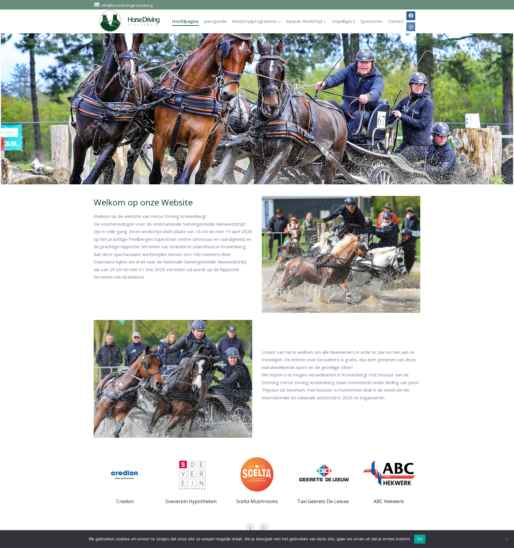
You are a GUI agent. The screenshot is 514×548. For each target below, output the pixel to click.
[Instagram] (410, 26)
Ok (419, 538)
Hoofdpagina (185, 21)
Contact (396, 21)
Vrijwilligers (343, 21)
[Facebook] (410, 15)
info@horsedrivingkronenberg (127, 5)
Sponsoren (372, 21)
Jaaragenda (215, 21)
